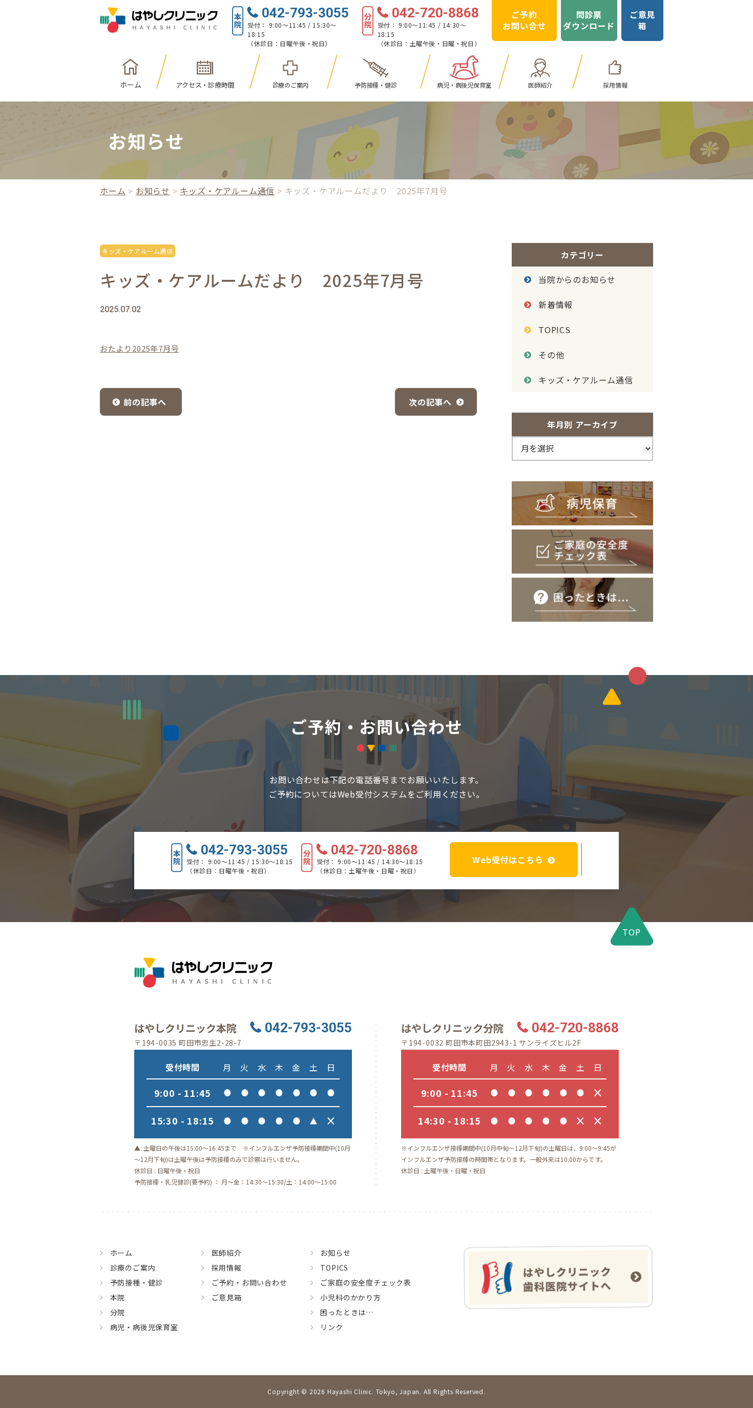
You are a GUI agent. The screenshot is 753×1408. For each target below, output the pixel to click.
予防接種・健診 (375, 84)
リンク (331, 1327)
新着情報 (555, 304)
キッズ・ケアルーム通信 (227, 191)
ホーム (130, 84)
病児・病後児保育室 (464, 84)
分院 (118, 1312)
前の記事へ (144, 402)
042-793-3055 (305, 13)
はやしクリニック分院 (452, 1028)
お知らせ (153, 191)
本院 (118, 1297)
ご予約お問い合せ (524, 20)
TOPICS (554, 329)
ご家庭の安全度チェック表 (365, 1282)
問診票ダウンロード (589, 20)
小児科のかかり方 (350, 1297)
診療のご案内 (291, 84)
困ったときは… (346, 1312)
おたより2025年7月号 (139, 348)
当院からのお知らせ (577, 279)
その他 (551, 355)
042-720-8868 (435, 13)
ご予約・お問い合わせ (249, 1282)
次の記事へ (430, 402)
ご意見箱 (642, 20)
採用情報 (615, 84)
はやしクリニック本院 (185, 1028)
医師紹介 (540, 84)
